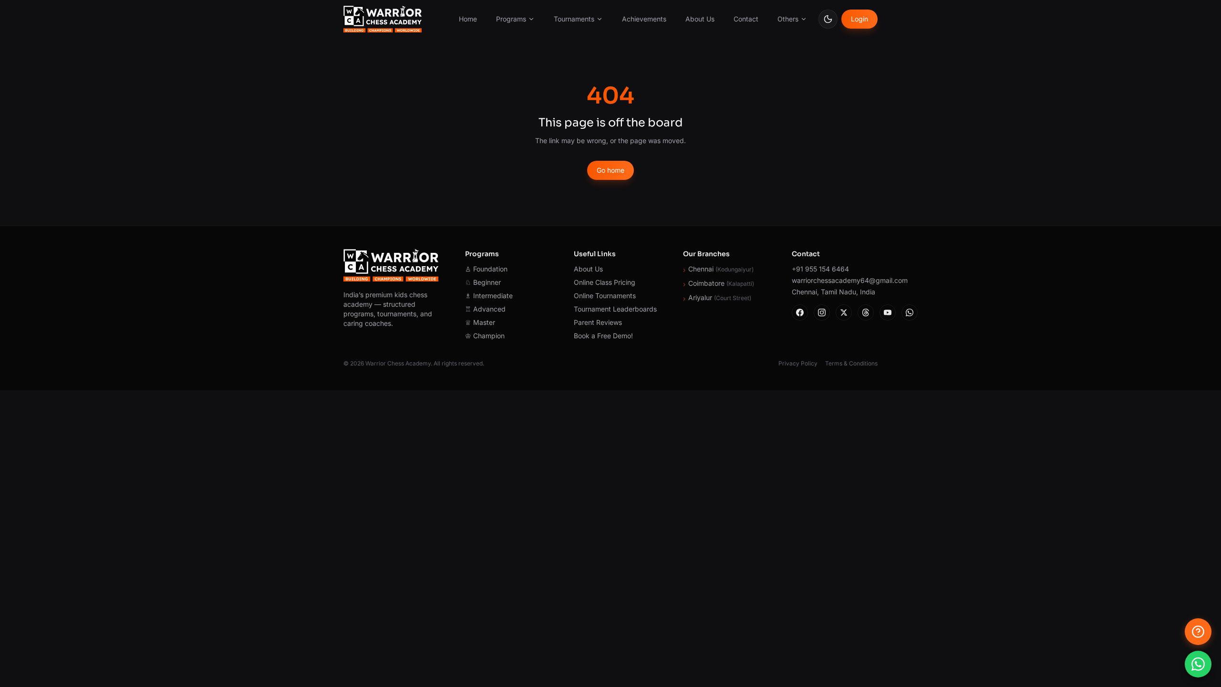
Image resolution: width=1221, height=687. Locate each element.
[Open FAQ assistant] (1198, 631)
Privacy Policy (797, 363)
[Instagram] (822, 312)
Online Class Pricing (604, 282)
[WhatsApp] (909, 312)
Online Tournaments (605, 295)
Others (787, 19)
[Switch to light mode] (828, 19)
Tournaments (574, 19)
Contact (746, 19)
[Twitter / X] (844, 312)
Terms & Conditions (851, 363)
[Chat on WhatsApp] (1198, 664)
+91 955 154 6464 (820, 269)
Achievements (644, 19)
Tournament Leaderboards (615, 309)
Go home (610, 170)
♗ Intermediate (489, 295)
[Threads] (866, 312)
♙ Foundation (486, 269)
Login (859, 19)
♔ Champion (485, 336)
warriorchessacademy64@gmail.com (835, 280)
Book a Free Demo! (603, 336)
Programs (511, 19)
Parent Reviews (598, 322)
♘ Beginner (483, 282)
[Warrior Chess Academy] (382, 19)
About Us (699, 19)
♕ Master (480, 322)
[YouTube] (888, 312)
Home (468, 19)
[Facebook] (800, 312)
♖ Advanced (485, 309)
